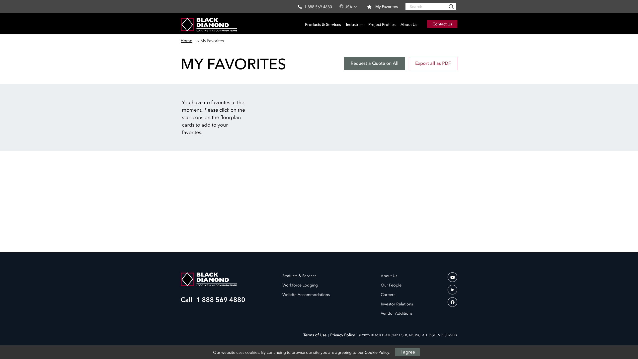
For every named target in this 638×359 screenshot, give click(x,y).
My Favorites (386, 6)
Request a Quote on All (375, 63)
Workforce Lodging (300, 285)
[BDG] (209, 279)
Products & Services (323, 24)
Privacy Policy (342, 334)
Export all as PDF (433, 63)
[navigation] (452, 277)
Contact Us (442, 23)
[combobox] (430, 6)
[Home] (209, 24)
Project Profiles (382, 24)
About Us (408, 24)
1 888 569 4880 (318, 6)
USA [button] (348, 6)
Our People (391, 285)
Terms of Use (314, 334)
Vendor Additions (396, 313)
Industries (354, 24)
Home (186, 40)
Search (451, 6)
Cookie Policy (377, 352)
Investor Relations (397, 303)
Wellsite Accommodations (306, 294)
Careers (388, 294)
